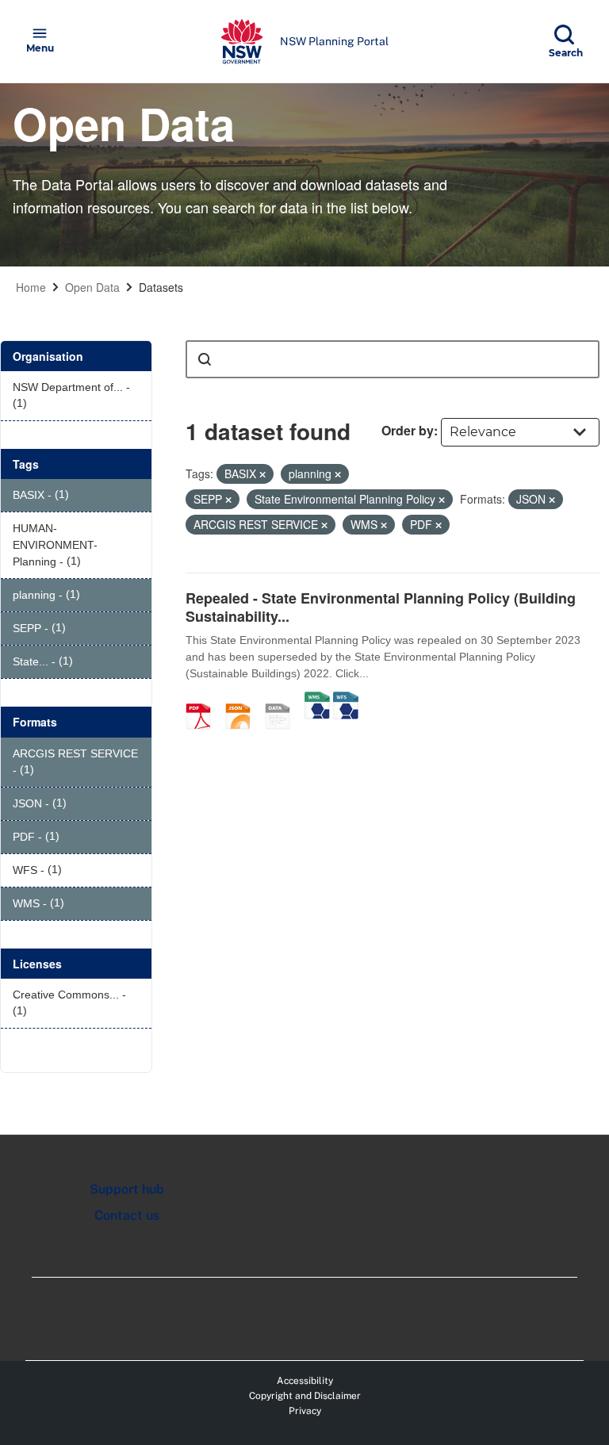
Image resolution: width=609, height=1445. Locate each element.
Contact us (126, 1215)
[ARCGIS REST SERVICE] (283, 699)
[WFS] (345, 699)
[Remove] (262, 474)
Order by (407, 430)
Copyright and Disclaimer (305, 1395)
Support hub (127, 1189)
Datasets (161, 287)
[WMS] (317, 699)
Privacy (305, 1410)
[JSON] (243, 699)
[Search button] (205, 359)
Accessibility (305, 1380)
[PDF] (204, 699)
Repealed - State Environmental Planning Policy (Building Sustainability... (381, 607)
